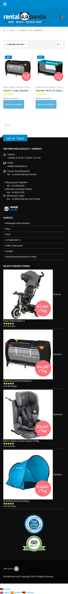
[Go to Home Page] (4, 30)
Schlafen (29, 87)
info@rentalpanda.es (17, 166)
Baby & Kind (9, 87)
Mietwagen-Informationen (18, 223)
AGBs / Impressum (14, 245)
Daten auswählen (14, 104)
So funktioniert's (13, 240)
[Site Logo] (24, 17)
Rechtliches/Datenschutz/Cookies (21, 256)
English (7, 592)
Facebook (16, 568)
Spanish (18, 592)
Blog (8, 228)
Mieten (20, 87)
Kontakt (9, 251)
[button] (6, 4)
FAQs (8, 234)
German (7, 589)
